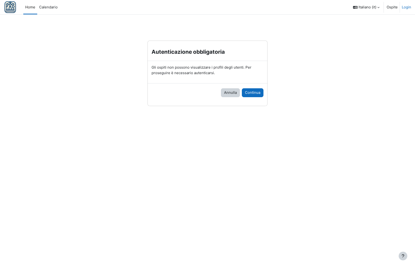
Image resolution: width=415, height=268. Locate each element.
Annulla (230, 92)
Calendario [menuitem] (48, 7)
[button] (366, 7)
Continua (252, 92)
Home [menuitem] (30, 7)
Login (406, 7)
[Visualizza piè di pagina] (403, 256)
